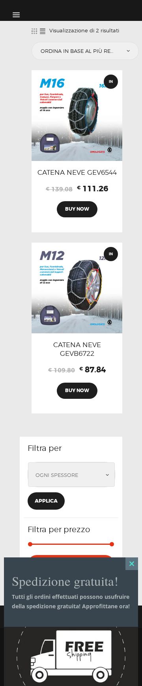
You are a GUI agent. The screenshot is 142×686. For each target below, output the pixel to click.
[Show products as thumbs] (34, 31)
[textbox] (73, 475)
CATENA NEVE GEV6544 (77, 172)
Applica (46, 500)
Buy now (77, 209)
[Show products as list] (42, 31)
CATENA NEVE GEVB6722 (77, 349)
